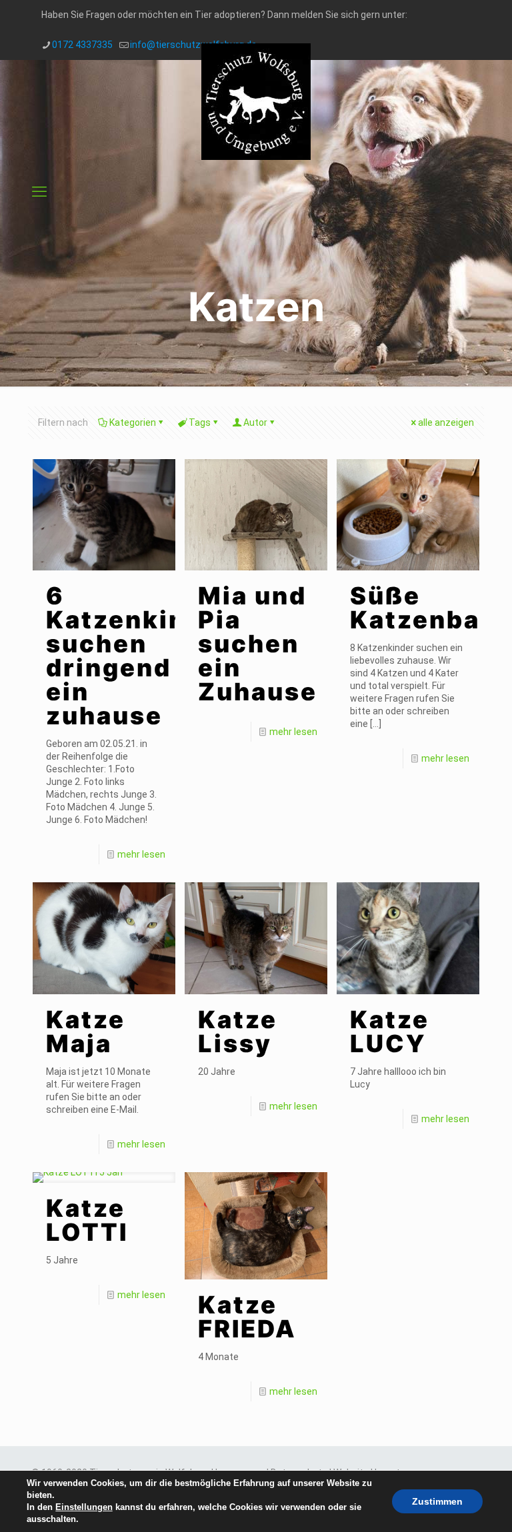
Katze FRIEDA (247, 1316)
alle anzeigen (446, 422)
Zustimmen (437, 1501)
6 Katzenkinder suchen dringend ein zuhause (139, 655)
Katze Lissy (237, 1031)
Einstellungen (84, 1507)
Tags (200, 422)
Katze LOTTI (87, 1220)
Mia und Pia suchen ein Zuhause (257, 643)
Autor (255, 422)
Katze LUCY (389, 1031)
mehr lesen (141, 854)
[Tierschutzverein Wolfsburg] (256, 101)
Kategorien (132, 422)
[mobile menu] (39, 192)
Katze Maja (85, 1031)
